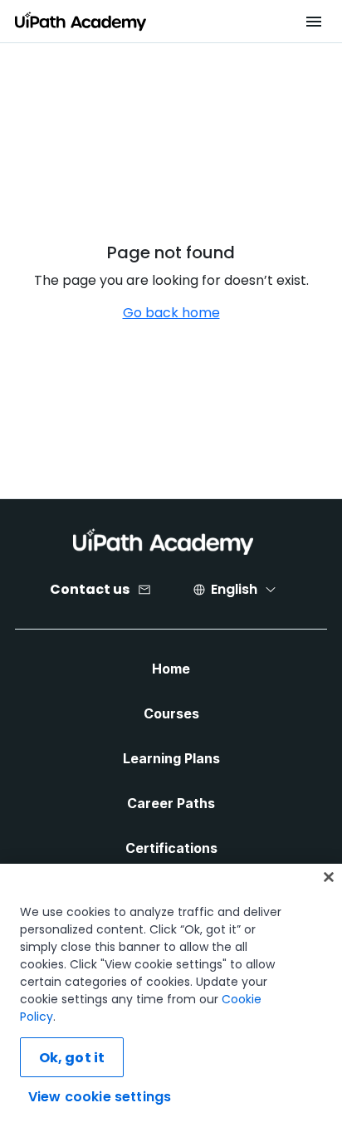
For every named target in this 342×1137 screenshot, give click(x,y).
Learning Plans (171, 758)
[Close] (329, 877)
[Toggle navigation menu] (313, 21)
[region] (171, 1000)
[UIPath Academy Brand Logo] (163, 541)
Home (171, 668)
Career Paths (171, 803)
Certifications (171, 848)
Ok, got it (72, 1057)
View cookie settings (99, 1096)
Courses (171, 713)
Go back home (171, 312)
